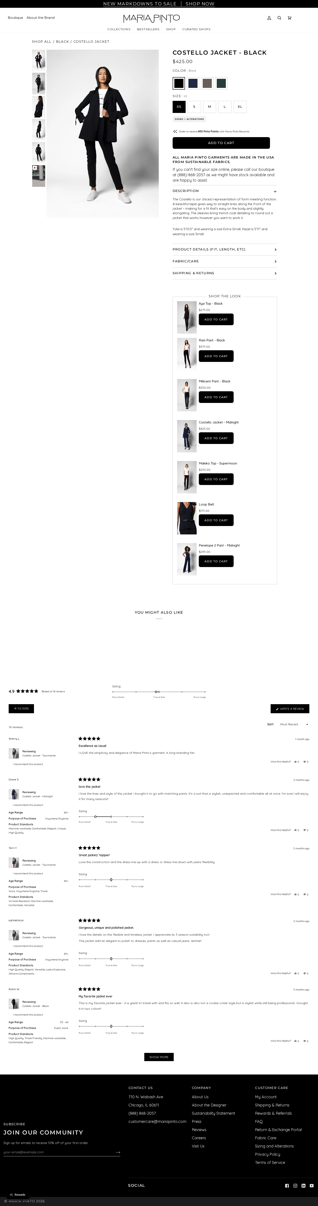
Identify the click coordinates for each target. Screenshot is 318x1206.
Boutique (15, 18)
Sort (270, 724)
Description (186, 191)
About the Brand (41, 18)
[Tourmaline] (221, 83)
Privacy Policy (267, 1154)
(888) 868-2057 (142, 1113)
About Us (200, 1096)
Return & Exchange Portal (278, 1129)
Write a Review (294, 710)
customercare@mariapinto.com (157, 1121)
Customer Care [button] (271, 1088)
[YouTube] (312, 1186)
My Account (266, 1096)
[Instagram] (295, 1186)
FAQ (259, 1121)
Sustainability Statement (213, 1113)
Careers (199, 1137)
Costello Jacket (91, 42)
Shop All (41, 42)
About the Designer (209, 1105)
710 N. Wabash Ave (145, 1096)
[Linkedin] (303, 1186)
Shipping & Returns (193, 273)
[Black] (179, 83)
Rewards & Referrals (273, 1113)
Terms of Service (270, 1162)
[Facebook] (287, 1186)
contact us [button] (140, 1088)
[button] (119, 29)
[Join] (114, 1152)
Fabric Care (265, 1137)
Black (62, 42)
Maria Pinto (22, 1201)
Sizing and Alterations (274, 1146)
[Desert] (207, 83)
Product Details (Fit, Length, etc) (209, 249)
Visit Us (198, 1146)
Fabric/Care (186, 261)
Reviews (199, 1129)
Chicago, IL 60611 (143, 1105)
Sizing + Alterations (189, 119)
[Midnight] (193, 83)
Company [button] (201, 1088)
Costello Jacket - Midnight (37, 796)
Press (196, 1121)
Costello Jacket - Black (35, 1006)
